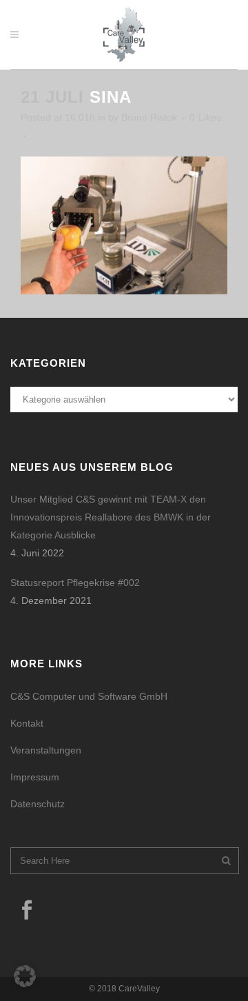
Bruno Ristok (149, 117)
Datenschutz (37, 803)
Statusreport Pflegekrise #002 (75, 582)
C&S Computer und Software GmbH (88, 696)
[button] (25, 976)
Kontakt (26, 723)
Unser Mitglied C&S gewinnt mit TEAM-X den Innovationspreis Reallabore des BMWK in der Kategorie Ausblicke (110, 517)
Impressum (34, 776)
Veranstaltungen (45, 750)
